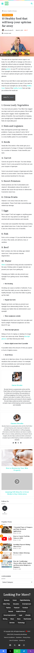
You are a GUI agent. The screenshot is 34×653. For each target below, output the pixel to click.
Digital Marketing (25, 600)
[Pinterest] (21, 443)
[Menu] (2, 4)
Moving (5, 619)
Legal (20, 615)
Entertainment (26, 604)
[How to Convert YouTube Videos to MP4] (7, 538)
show (11, 97)
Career (15, 600)
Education (16, 604)
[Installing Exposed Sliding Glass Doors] (7, 547)
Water (3, 265)
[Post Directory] (6, 3)
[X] (18, 443)
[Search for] (32, 4)
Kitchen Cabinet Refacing (21, 553)
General (10, 611)
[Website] (13, 443)
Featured (16, 607)
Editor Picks (6, 604)
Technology (21, 622)
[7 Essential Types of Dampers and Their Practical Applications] (7, 529)
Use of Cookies (13, 640)
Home (5, 11)
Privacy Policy (26, 637)
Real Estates (27, 619)
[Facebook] (16, 443)
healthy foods (17, 88)
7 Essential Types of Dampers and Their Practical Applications (22, 529)
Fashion (8, 607)
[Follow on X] (12, 30)
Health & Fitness (12, 11)
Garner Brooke (8, 30)
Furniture (25, 607)
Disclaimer (19, 637)
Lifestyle (27, 615)
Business (6, 600)
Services (12, 622)
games (8, 69)
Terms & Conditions (9, 637)
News (18, 619)
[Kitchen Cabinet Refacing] (7, 555)
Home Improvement (10, 615)
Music (12, 619)
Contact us (22, 640)
